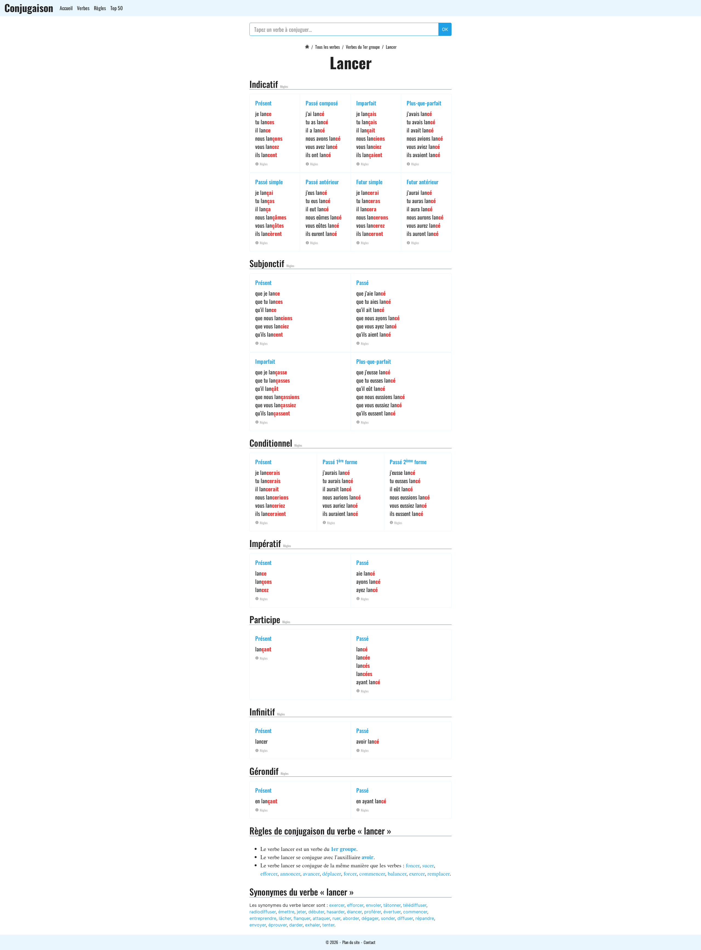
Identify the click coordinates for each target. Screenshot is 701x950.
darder (296, 925)
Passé (362, 282)
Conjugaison (28, 7)
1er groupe (343, 849)
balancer (397, 873)
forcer (350, 873)
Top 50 (116, 7)
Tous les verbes (327, 47)
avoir (368, 857)
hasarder (335, 911)
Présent (263, 103)
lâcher (285, 918)
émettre (286, 911)
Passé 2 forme (408, 462)
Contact (369, 942)
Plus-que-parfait (424, 103)
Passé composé (322, 103)
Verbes (83, 7)
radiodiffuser (262, 911)
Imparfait (366, 103)
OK (445, 29)
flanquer (302, 918)
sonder (388, 918)
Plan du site (351, 942)
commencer (372, 873)
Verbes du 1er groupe (363, 47)
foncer (413, 865)
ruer (336, 918)
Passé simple (269, 182)
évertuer (392, 911)
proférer (372, 911)
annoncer (290, 873)
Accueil (66, 7)
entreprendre (262, 918)
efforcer (268, 873)
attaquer (321, 918)
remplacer (438, 873)
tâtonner (392, 905)
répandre (424, 918)
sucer (428, 865)
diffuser (405, 918)
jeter (301, 911)
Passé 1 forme (340, 462)
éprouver (277, 925)
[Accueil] (307, 46)
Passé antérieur (322, 182)
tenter (328, 925)
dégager (369, 918)
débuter (316, 911)
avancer (311, 873)
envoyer (257, 925)
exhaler (312, 925)
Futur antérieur (422, 182)
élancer (354, 911)
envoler (373, 905)
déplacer (331, 873)
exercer (417, 873)
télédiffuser (414, 905)
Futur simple (369, 182)
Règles (100, 7)
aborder (351, 918)
